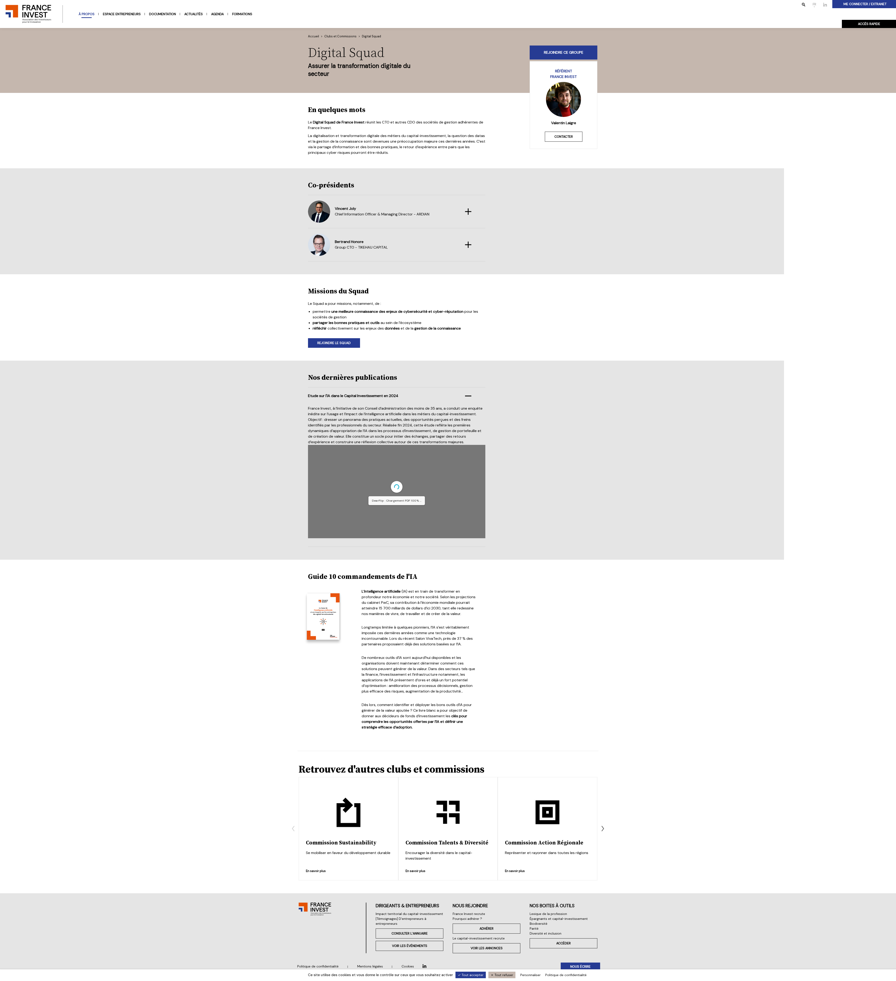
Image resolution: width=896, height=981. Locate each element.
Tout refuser (503, 975)
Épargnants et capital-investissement (559, 919)
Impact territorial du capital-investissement (409, 914)
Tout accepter (472, 975)
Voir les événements (409, 946)
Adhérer (487, 928)
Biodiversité (538, 923)
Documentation (162, 14)
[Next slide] (602, 828)
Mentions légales (370, 966)
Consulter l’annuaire (410, 933)
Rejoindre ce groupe (563, 52)
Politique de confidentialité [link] (566, 975)
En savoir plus (316, 871)
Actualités (193, 14)
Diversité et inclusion (545, 933)
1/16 (364, 531)
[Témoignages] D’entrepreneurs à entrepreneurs (401, 921)
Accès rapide (869, 24)
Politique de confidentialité (318, 966)
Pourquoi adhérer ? (467, 919)
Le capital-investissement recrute (479, 938)
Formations (242, 14)
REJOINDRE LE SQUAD (334, 343)
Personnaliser (530, 975)
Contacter (563, 136)
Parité (534, 928)
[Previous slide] (293, 828)
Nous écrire (580, 966)
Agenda (217, 14)
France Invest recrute (469, 914)
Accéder (563, 943)
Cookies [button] (408, 966)
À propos (86, 14)
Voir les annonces (487, 948)
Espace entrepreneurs (122, 14)
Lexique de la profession (548, 914)
